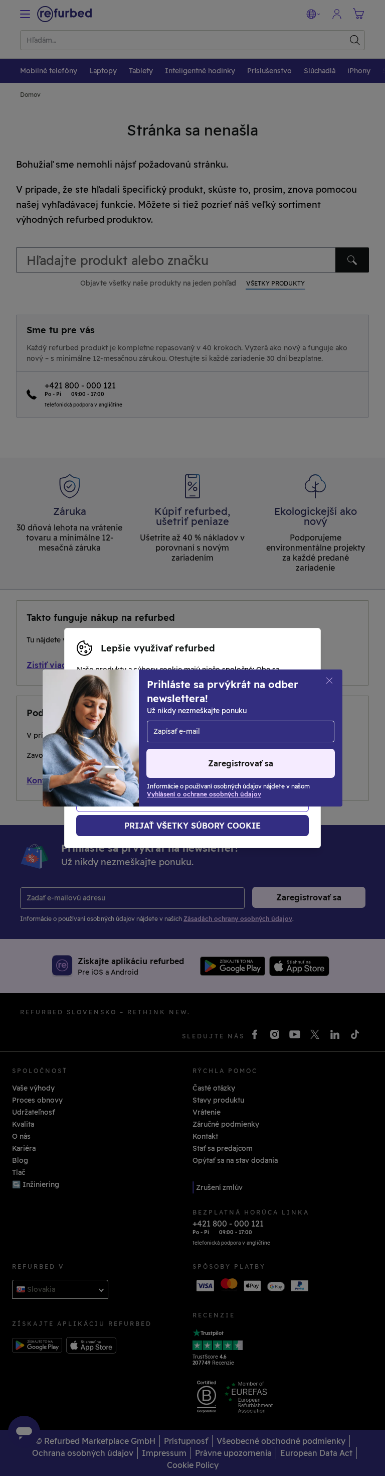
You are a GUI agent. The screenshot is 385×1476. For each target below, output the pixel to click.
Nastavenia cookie (270, 722)
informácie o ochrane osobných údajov (145, 743)
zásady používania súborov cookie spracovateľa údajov (173, 753)
